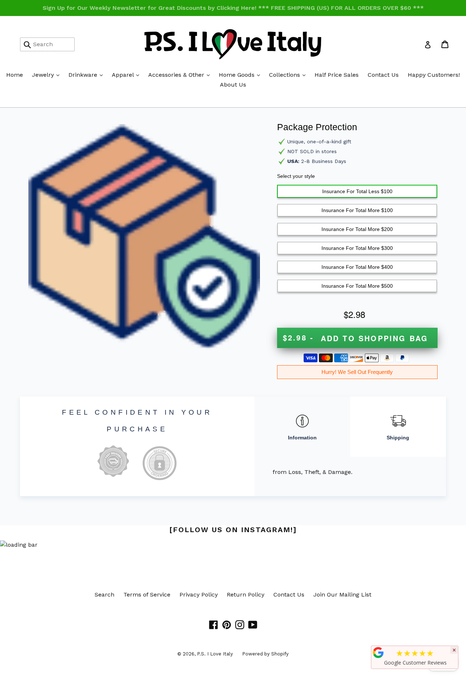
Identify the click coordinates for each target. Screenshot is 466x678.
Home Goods (241, 74)
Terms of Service (146, 594)
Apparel (127, 74)
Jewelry (47, 74)
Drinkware (87, 74)
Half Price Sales (337, 74)
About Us (233, 84)
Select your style (296, 176)
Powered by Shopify (265, 654)
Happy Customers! (434, 74)
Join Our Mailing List (342, 594)
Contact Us (383, 74)
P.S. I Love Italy (215, 654)
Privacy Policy (198, 594)
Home (14, 74)
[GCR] (378, 652)
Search (104, 594)
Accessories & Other (180, 74)
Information (302, 437)
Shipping (398, 437)
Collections (289, 74)
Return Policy (245, 594)
